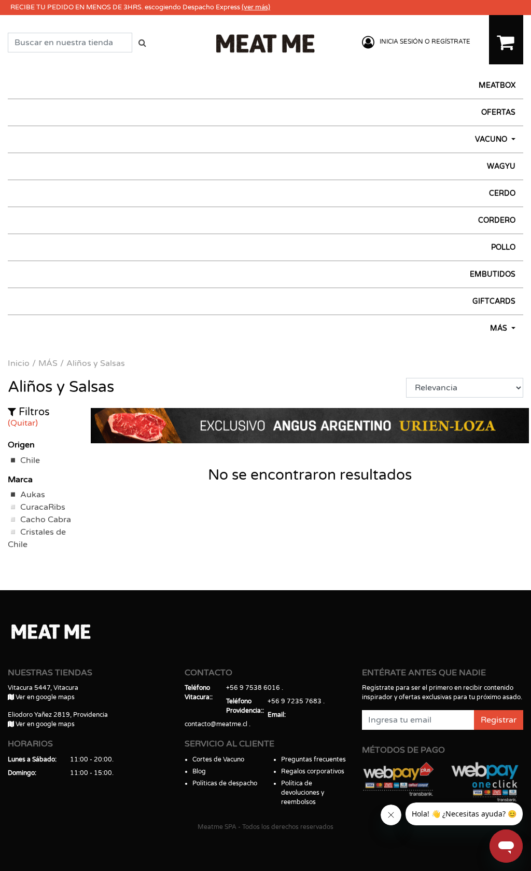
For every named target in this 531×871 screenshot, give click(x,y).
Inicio (19, 363)
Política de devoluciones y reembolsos (302, 793)
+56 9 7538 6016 (253, 687)
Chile (30, 460)
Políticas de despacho (224, 783)
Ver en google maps (44, 697)
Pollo (503, 247)
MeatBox (497, 85)
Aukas (32, 494)
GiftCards (493, 301)
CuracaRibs (42, 507)
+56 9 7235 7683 (295, 701)
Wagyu (501, 166)
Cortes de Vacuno (218, 759)
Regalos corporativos (312, 771)
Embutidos (492, 274)
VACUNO (492, 139)
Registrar (498, 720)
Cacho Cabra (45, 519)
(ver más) (256, 7)
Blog (199, 771)
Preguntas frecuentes (313, 759)
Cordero (496, 220)
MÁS (499, 328)
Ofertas (498, 112)
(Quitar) (23, 423)
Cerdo (502, 193)
